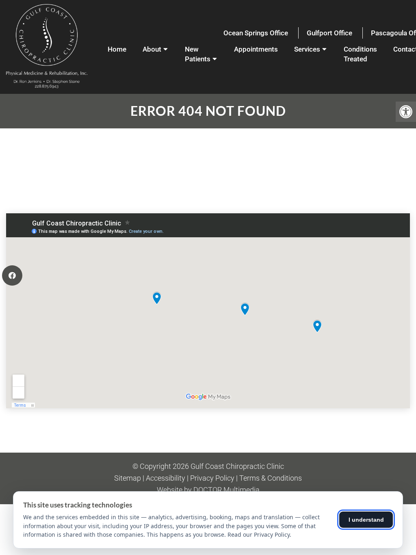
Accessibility (165, 478)
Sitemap (127, 478)
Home (117, 49)
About (152, 49)
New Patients (197, 54)
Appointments (256, 49)
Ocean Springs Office (255, 33)
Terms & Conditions (270, 478)
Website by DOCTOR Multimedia (208, 490)
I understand (366, 519)
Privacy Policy (212, 478)
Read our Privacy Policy (259, 534)
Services (307, 49)
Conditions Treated (360, 54)
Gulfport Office (329, 33)
